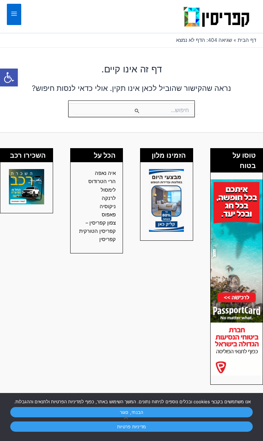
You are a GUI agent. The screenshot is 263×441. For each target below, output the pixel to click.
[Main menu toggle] (14, 14)
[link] (9, 77)
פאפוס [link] (109, 215)
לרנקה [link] (109, 198)
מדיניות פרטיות (131, 426)
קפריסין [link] (107, 239)
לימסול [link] (108, 190)
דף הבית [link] (247, 40)
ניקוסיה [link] (108, 206)
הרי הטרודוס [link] (102, 181)
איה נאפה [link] (105, 173)
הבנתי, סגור (131, 412)
